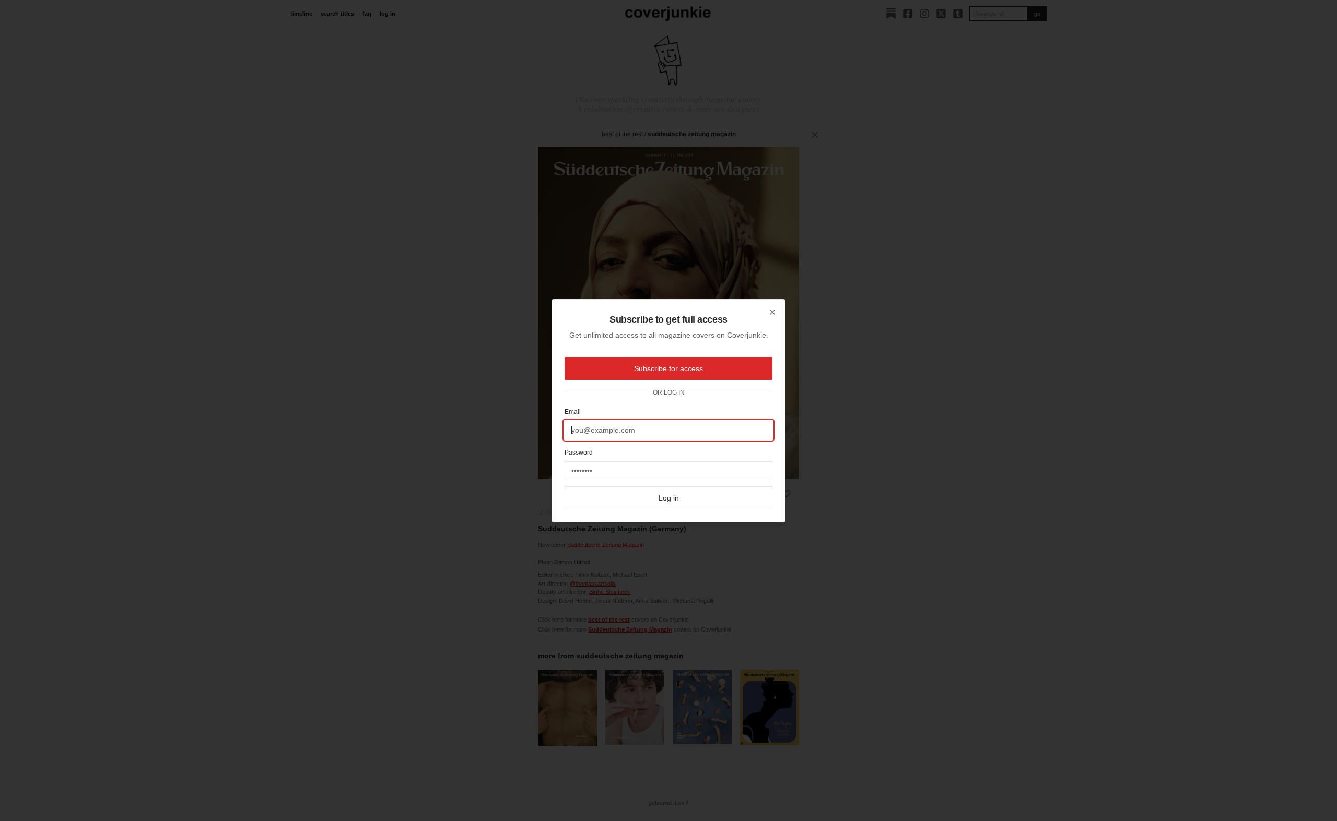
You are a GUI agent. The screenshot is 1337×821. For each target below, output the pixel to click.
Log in (669, 498)
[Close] (772, 312)
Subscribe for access (668, 368)
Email (573, 411)
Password (579, 452)
